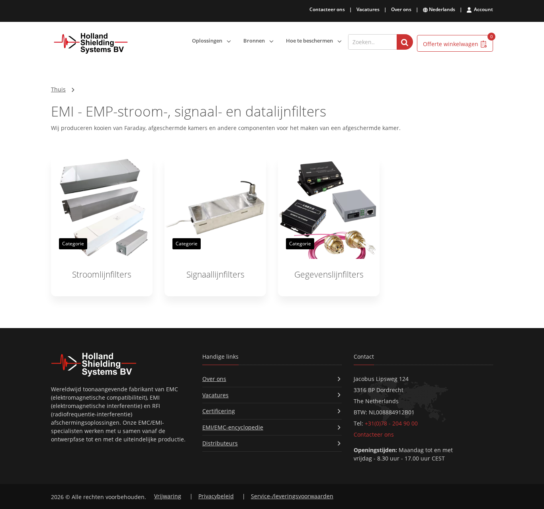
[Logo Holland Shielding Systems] (91, 43)
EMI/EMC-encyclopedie (232, 427)
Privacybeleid (216, 496)
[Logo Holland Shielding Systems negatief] (120, 364)
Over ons (401, 9)
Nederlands (441, 9)
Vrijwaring (167, 496)
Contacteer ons (327, 9)
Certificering (218, 411)
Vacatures (368, 9)
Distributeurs (220, 443)
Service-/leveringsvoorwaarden (292, 496)
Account (483, 9)
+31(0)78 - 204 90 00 (391, 423)
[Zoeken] (405, 42)
